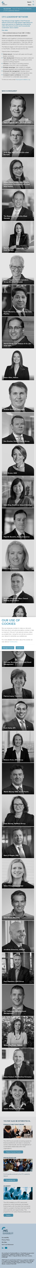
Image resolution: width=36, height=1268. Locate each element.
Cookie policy (13, 642)
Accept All (20, 648)
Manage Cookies (8, 648)
